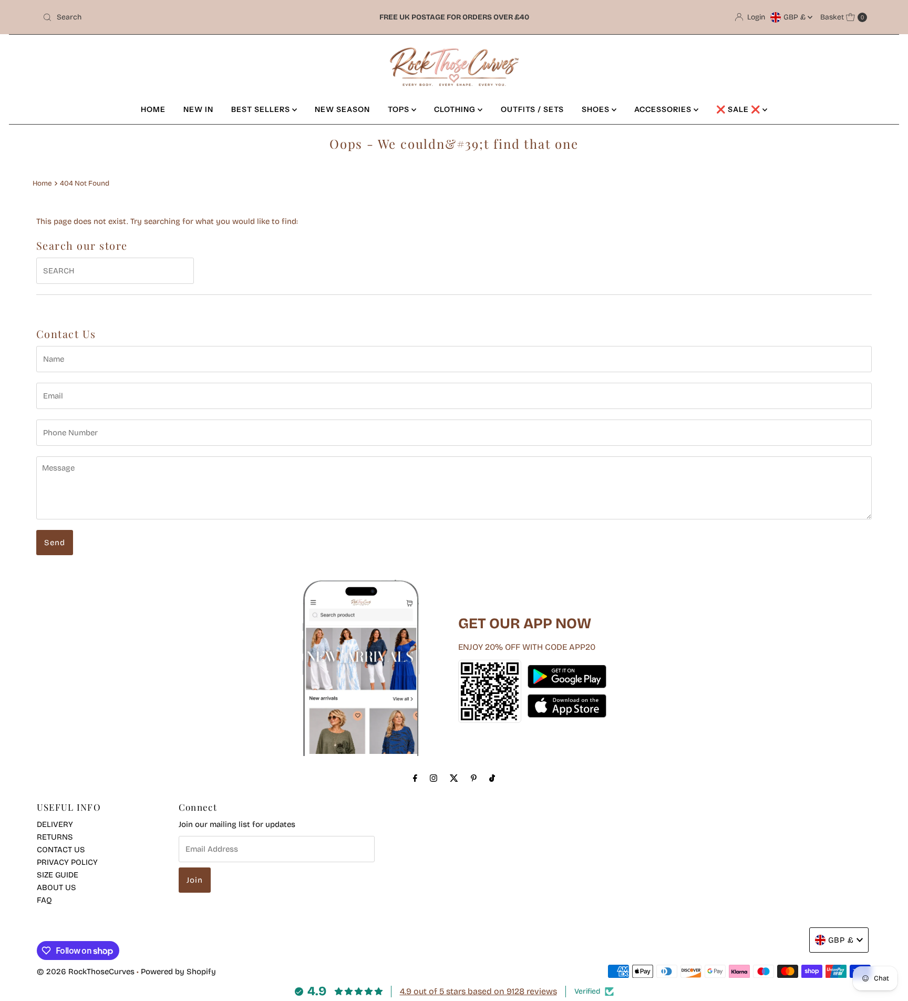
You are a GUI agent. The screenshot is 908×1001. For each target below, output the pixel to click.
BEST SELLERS (261, 109)
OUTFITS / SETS (532, 109)
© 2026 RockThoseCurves (86, 971)
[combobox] (173, 17)
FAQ (44, 900)
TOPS (399, 109)
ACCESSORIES (664, 109)
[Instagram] (433, 778)
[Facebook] (415, 778)
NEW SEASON (342, 109)
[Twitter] (454, 778)
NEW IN (198, 109)
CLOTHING (456, 109)
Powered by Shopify (178, 971)
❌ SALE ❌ (739, 109)
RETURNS (55, 837)
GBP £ (795, 17)
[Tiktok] (492, 778)
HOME (153, 109)
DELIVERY (55, 824)
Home (42, 183)
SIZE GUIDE (57, 875)
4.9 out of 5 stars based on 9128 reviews (478, 991)
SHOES (597, 109)
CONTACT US (61, 849)
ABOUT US (56, 887)
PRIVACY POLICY (67, 862)
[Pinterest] (474, 778)
